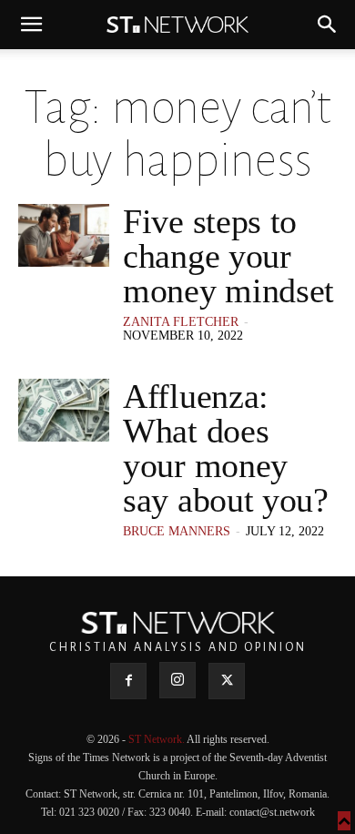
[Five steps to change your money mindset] (63, 235)
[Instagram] (177, 680)
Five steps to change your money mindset (228, 256)
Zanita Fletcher (180, 322)
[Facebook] (128, 681)
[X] (226, 681)
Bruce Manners (176, 531)
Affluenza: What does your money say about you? (226, 448)
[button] (31, 24)
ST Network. (157, 739)
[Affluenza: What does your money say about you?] (63, 410)
